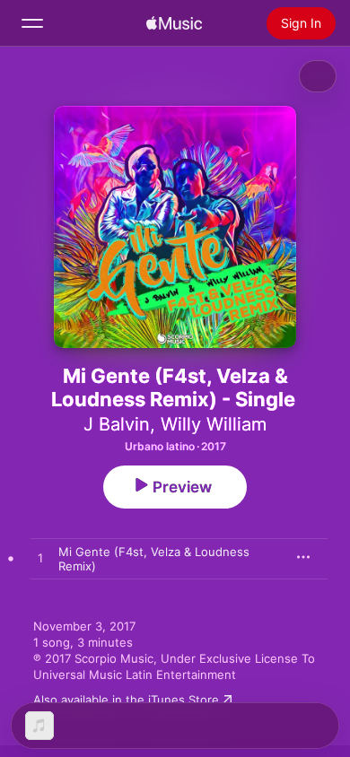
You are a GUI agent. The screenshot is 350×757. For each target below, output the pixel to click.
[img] (174, 23)
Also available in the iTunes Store (126, 699)
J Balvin (116, 424)
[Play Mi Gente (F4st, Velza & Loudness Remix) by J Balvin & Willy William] (40, 559)
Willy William (214, 424)
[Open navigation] (32, 23)
